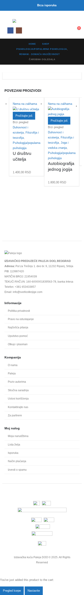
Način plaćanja (17, 461)
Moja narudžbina (18, 436)
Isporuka (13, 452)
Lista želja (14, 444)
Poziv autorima (17, 381)
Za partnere (15, 415)
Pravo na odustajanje (21, 319)
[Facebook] (10, 30)
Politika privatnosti (19, 310)
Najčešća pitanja (18, 327)
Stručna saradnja (18, 390)
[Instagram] (19, 30)
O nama (12, 365)
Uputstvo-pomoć (18, 335)
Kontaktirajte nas (18, 407)
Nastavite (34, 590)
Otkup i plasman (18, 344)
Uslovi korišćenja (18, 398)
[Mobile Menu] (8, 21)
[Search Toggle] (66, 22)
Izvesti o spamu (17, 469)
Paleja (12, 373)
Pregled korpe (12, 590)
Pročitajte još (23, 115)
